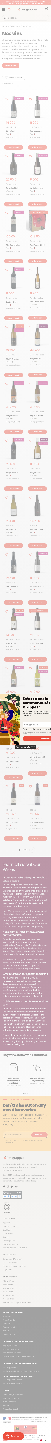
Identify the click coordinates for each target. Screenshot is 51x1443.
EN (45, 1440)
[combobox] (43, 1440)
